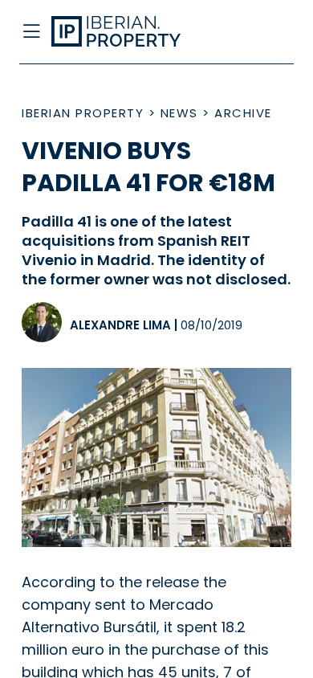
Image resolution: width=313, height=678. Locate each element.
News (179, 112)
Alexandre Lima (120, 325)
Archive (243, 112)
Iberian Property (83, 112)
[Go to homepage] (126, 32)
